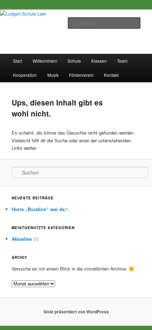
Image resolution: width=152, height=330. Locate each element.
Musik (53, 75)
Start (17, 61)
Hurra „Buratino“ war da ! (40, 209)
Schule (74, 61)
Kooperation (25, 75)
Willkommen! (45, 61)
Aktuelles (22, 238)
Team (122, 61)
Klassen (99, 61)
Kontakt (111, 75)
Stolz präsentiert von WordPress (76, 311)
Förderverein (81, 75)
